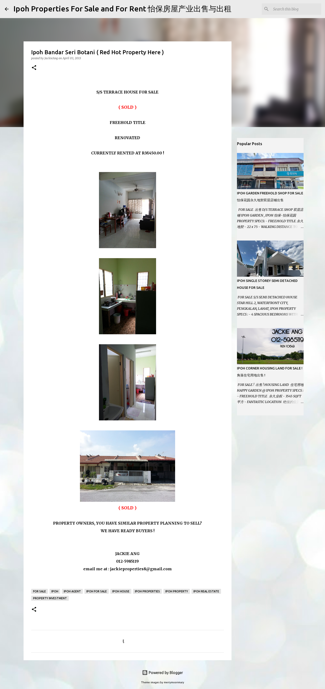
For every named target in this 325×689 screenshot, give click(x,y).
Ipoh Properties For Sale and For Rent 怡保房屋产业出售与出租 (122, 8)
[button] (34, 68)
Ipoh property (176, 591)
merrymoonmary (174, 682)
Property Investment (50, 598)
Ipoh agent (72, 591)
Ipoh (54, 591)
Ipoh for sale (96, 591)
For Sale (39, 591)
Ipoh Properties (147, 591)
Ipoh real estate (206, 591)
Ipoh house (120, 591)
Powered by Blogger (165, 672)
